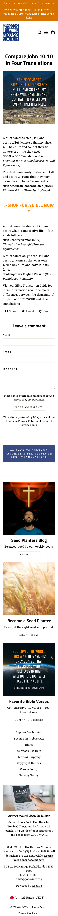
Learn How (29, 634)
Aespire (37, 885)
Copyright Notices (29, 763)
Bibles (29, 744)
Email (8, 352)
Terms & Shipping (29, 757)
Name (8, 334)
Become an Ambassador (29, 738)
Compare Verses (29, 719)
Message (10, 369)
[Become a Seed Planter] (29, 588)
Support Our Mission (29, 732)
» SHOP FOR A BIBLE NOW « (29, 207)
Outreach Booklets (29, 750)
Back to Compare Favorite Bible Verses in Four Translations (29, 453)
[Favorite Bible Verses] (29, 669)
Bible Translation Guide (31, 285)
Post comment (28, 407)
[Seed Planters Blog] (29, 508)
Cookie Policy (29, 769)
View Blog (29, 554)
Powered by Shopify (29, 912)
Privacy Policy (27, 421)
